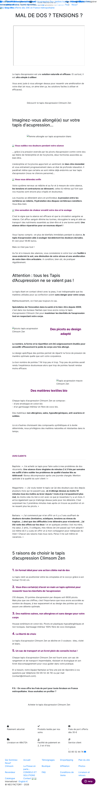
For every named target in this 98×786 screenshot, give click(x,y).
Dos (52, 1)
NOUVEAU (85, 1)
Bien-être (25, 1)
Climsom (9, 766)
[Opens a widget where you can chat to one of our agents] (88, 781)
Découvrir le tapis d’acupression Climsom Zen (49, 103)
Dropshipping (66, 760)
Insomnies (75, 1)
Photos (81, 766)
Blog (6, 7)
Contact (27, 778)
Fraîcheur (15, 1)
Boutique (6, 1)
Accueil (26, 760)
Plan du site (84, 760)
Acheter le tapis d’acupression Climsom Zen (49, 704)
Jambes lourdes (61, 1)
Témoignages (48, 760)
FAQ (2, 7)
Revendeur (10, 772)
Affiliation (64, 766)
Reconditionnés (7, 4)
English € (23, 781)
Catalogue (10, 778)
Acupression (43, 1)
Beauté (33, 1)
